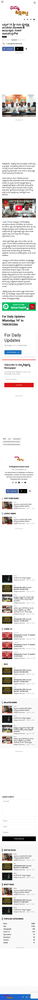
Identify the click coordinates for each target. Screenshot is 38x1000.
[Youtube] (34, 19)
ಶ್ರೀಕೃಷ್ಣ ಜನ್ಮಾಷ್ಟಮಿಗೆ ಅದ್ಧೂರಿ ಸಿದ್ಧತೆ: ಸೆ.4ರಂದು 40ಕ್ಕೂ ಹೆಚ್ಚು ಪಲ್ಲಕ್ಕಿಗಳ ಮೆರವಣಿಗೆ (24, 599)
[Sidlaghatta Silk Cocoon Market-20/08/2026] (7, 588)
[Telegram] (19, 482)
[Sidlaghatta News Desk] (4, 43)
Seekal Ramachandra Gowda (11, 441)
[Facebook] (24, 19)
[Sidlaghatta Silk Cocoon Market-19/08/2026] (7, 620)
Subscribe (19, 385)
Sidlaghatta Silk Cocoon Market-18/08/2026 (22, 690)
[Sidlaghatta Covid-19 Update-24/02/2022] (7, 636)
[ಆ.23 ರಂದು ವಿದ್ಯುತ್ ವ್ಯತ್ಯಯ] (7, 579)
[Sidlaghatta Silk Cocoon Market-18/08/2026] (7, 690)
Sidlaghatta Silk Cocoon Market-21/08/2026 (22, 867)
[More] (26, 49)
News (4, 36)
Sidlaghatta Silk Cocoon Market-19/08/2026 (22, 620)
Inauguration (16, 439)
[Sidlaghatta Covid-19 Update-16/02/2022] (7, 645)
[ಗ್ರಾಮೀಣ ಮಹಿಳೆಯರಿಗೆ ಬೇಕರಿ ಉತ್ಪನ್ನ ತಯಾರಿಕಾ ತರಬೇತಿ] (7, 505)
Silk (15, 585)
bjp (9, 439)
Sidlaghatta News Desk (15, 43)
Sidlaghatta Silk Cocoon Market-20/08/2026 (22, 588)
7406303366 (10, 324)
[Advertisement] (19, 73)
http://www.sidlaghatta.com (19, 469)
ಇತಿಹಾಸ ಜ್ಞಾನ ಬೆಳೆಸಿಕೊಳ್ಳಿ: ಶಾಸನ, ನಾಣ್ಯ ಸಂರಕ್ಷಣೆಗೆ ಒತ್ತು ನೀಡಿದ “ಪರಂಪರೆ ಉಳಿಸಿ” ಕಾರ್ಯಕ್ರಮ (24, 610)
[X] (30, 19)
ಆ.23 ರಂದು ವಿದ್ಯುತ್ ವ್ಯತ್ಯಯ (22, 578)
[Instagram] (27, 19)
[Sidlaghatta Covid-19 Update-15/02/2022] (7, 655)
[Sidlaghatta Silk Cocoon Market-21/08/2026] (7, 867)
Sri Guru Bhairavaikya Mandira (11, 444)
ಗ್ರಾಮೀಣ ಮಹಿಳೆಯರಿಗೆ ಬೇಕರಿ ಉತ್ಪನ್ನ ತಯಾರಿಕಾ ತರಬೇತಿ (22, 505)
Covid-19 (16, 632)
